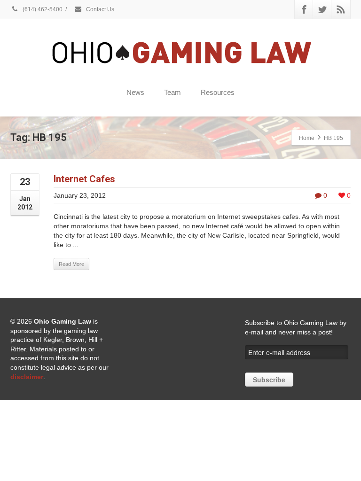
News (135, 92)
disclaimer (26, 376)
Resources (218, 92)
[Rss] (340, 9)
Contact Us (99, 9)
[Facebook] (304, 9)
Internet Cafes (84, 179)
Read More (71, 264)
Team (172, 92)
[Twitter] (322, 9)
